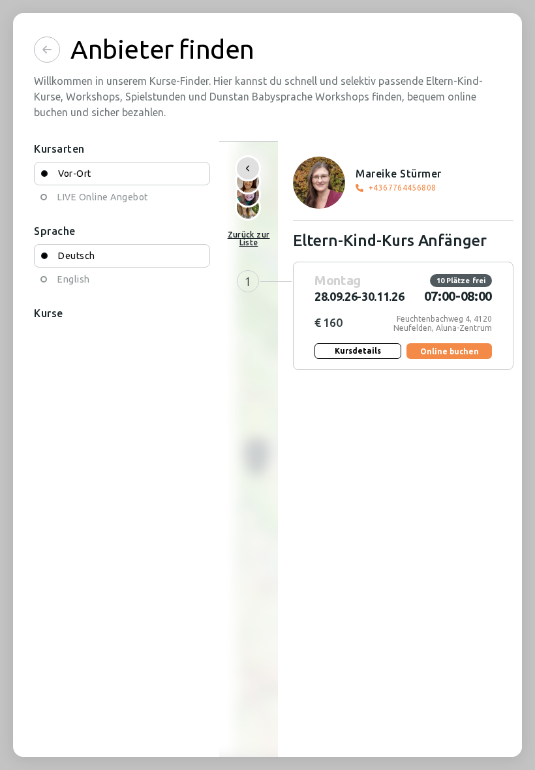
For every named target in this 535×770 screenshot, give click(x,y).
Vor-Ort (74, 173)
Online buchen (449, 351)
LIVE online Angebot (102, 197)
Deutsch (76, 256)
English (73, 279)
